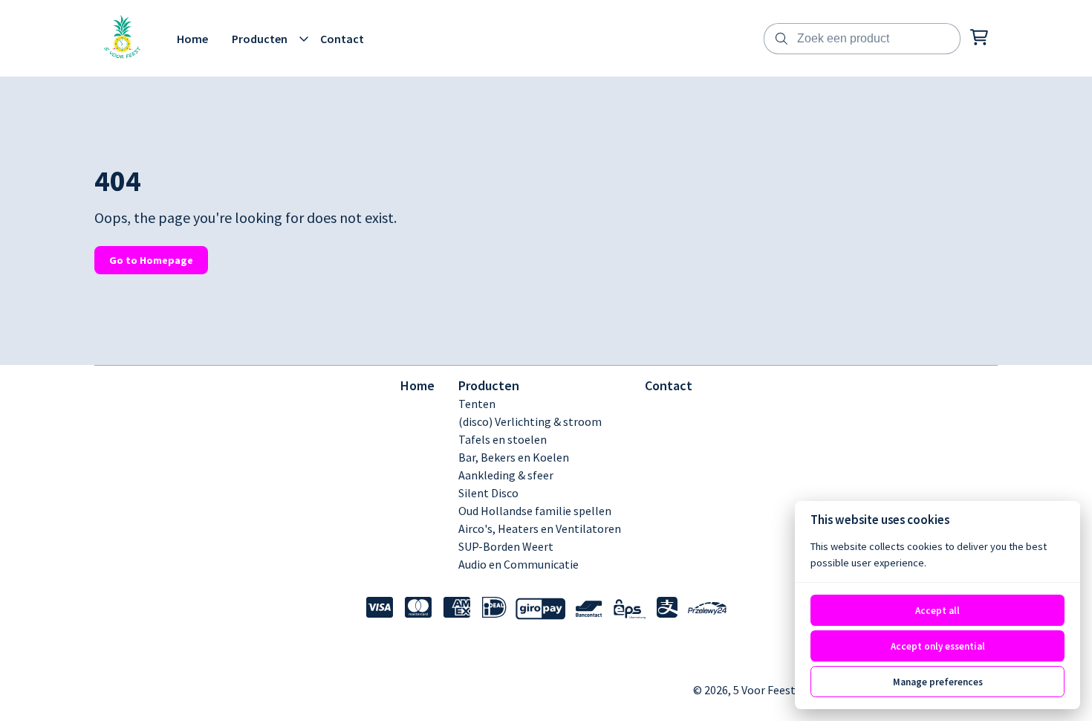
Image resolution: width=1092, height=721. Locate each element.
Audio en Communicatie (518, 564)
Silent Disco (488, 492)
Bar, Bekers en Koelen (513, 457)
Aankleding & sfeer (505, 475)
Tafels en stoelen (502, 439)
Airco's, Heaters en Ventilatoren (539, 528)
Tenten (476, 403)
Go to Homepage (151, 260)
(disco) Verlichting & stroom (530, 421)
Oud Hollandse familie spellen (534, 510)
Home (417, 385)
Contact (668, 385)
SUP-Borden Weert (505, 546)
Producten (488, 385)
